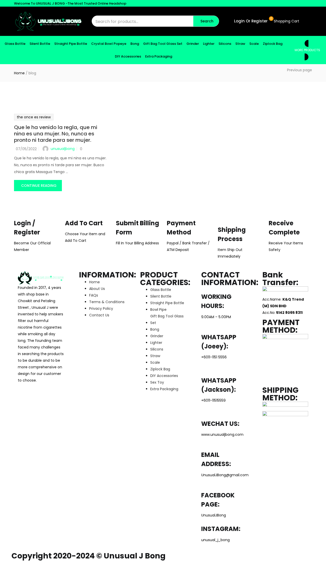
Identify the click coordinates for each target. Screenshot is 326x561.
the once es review (34, 117)
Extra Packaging (158, 56)
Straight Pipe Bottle (70, 43)
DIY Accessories (128, 56)
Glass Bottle (15, 43)
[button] (286, 21)
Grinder (192, 43)
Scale (254, 43)
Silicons (225, 43)
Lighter (208, 43)
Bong (134, 43)
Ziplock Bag (272, 43)
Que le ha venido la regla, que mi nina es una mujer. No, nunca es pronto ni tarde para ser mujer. (55, 134)
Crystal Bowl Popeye (108, 43)
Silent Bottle (40, 43)
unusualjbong (63, 148)
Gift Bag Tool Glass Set (162, 43)
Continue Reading (39, 185)
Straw (240, 43)
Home (19, 73)
